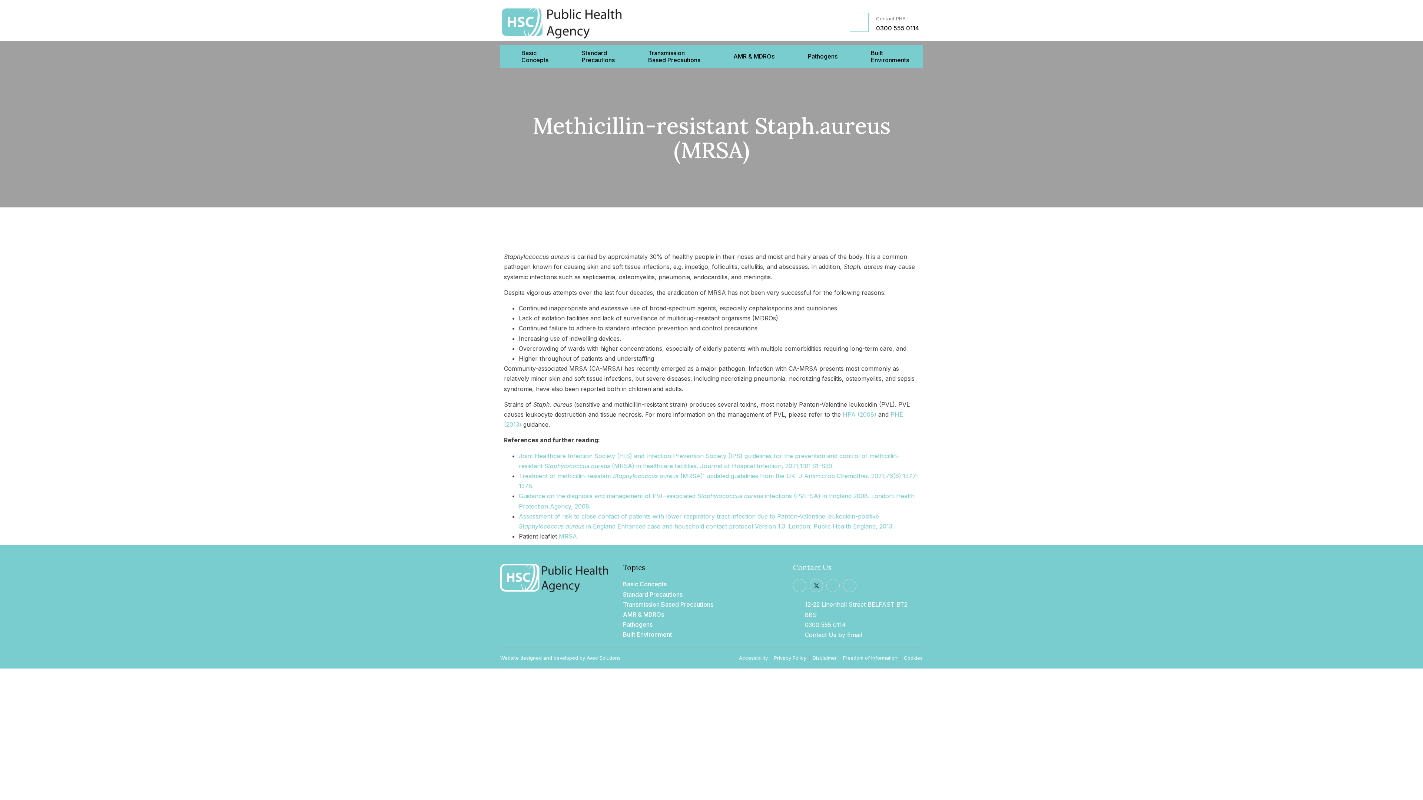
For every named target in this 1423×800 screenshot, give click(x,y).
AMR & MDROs (753, 56)
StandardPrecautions (598, 57)
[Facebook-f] (799, 585)
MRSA (568, 536)
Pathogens (822, 56)
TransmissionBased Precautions (674, 57)
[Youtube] (849, 585)
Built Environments (890, 57)
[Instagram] (833, 585)
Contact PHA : (892, 18)
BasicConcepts (534, 57)
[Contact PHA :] (859, 22)
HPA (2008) (859, 414)
